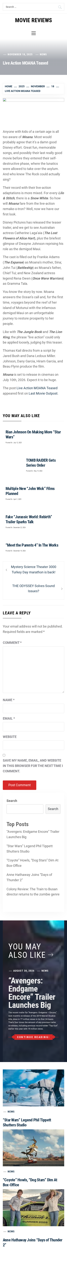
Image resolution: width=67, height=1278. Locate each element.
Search (12, 801)
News (43, 54)
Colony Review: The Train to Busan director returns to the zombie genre (33, 891)
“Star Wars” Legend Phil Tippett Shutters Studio (30, 848)
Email (9, 718)
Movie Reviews (33, 20)
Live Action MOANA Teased (37, 388)
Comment (12, 643)
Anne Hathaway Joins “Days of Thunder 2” (29, 877)
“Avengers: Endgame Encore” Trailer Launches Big (33, 834)
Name (9, 700)
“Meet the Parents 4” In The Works (32, 545)
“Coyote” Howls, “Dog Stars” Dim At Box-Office (32, 863)
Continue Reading (32, 1037)
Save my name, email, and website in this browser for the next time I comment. (33, 765)
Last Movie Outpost (43, 393)
